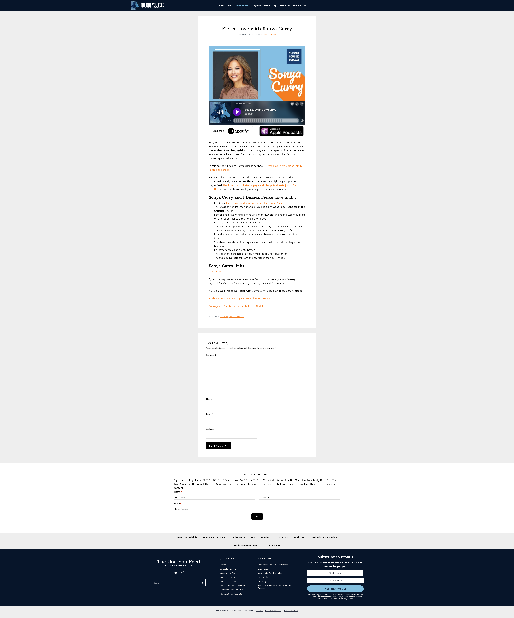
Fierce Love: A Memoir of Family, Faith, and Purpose (256, 203)
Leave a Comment (268, 34)
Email (209, 414)
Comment (212, 355)
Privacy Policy (347, 599)
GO (257, 516)
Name (210, 399)
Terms (259, 610)
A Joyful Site (291, 610)
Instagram (215, 271)
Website (210, 429)
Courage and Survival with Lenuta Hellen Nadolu (236, 306)
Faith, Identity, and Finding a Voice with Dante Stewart (240, 298)
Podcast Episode (236, 316)
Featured (224, 316)
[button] (306, 5)
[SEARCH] (202, 582)
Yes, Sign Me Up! (335, 588)
